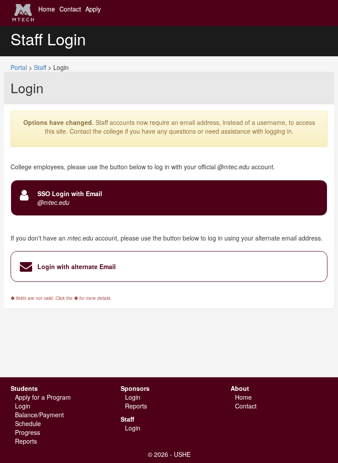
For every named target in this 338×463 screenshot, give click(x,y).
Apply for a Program (43, 397)
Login (22, 405)
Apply (93, 8)
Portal (19, 67)
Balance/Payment (39, 414)
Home (46, 8)
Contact (70, 8)
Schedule (28, 423)
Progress (27, 432)
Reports (26, 441)
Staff (40, 67)
